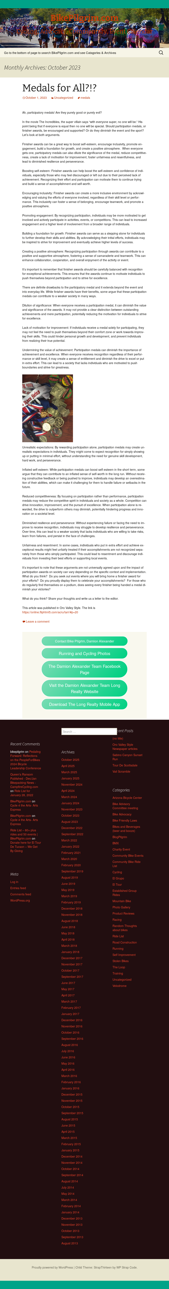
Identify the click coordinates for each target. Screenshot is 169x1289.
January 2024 (70, 803)
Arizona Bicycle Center (127, 798)
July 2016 (67, 1051)
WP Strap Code (126, 1267)
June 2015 (68, 1125)
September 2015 (72, 1113)
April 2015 (68, 1131)
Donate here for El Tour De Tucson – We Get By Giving (25, 846)
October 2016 (70, 1032)
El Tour (117, 884)
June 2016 (68, 1057)
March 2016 (69, 1076)
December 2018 (71, 908)
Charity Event (121, 849)
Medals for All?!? (59, 88)
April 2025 (68, 766)
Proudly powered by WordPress (52, 1267)
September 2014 (72, 1175)
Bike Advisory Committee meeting (125, 806)
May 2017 (67, 989)
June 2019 (68, 884)
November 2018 (71, 915)
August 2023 (69, 822)
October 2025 (70, 760)
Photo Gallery (121, 907)
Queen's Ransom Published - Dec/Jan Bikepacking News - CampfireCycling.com (24, 780)
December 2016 (71, 1020)
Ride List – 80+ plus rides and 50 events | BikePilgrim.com (24, 834)
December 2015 (71, 1094)
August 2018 (69, 921)
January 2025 (70, 778)
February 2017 (71, 1007)
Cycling (117, 872)
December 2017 (71, 958)
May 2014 (67, 1193)
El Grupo (118, 878)
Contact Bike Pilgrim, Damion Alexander (84, 641)
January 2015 (70, 1150)
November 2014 (71, 1162)
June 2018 (68, 927)
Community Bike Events (128, 855)
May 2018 (67, 933)
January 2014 (70, 1212)
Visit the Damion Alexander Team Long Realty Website (84, 688)
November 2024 (71, 784)
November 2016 (71, 1026)
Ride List (118, 936)
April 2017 (68, 995)
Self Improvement (124, 955)
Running (118, 948)
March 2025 (69, 772)
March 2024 (69, 797)
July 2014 (67, 1187)
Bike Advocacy (122, 814)
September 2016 (72, 1038)
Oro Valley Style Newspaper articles (125, 746)
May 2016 (67, 1063)
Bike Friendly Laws (125, 820)
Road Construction (125, 942)
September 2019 (72, 871)
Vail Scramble (121, 771)
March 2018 (69, 946)
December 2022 (71, 828)
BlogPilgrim (120, 837)
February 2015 (71, 1144)
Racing (117, 919)
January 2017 (70, 1014)
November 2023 (71, 809)
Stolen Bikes (121, 961)
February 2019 (71, 902)
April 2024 (68, 791)
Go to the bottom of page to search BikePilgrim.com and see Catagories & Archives (60, 52)
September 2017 (72, 976)
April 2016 (68, 1069)
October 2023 (70, 815)
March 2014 (69, 1200)
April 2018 (68, 939)
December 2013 (71, 1218)
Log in (14, 882)
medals (85, 97)
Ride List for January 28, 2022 (21, 793)
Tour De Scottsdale (125, 765)
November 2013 (71, 1224)
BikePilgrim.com (20, 801)
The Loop (119, 967)
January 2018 (70, 952)
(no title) (118, 738)
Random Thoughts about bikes (125, 928)
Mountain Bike (122, 901)
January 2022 (70, 846)
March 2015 (69, 1138)
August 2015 (69, 1119)
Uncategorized (63, 97)
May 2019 (67, 890)
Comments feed (20, 894)
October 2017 (70, 970)
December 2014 (71, 1156)
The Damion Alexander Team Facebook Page (84, 669)
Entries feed (18, 888)
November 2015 (71, 1100)
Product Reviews (123, 913)
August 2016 (69, 1045)
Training (118, 973)
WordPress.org (20, 900)
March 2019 (69, 896)
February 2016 (71, 1082)
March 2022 (69, 840)
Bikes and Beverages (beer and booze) (126, 828)
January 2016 (70, 1088)
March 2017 (69, 1001)
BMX (116, 843)
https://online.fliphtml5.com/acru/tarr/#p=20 (50, 612)
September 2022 (72, 834)
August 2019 (69, 877)
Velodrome (120, 986)
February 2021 (71, 853)
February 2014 (71, 1206)
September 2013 (72, 1237)
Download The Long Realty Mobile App (84, 704)
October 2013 (70, 1231)
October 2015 (70, 1107)
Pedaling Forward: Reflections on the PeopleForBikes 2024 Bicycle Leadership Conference (25, 759)
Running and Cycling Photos (84, 653)
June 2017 (68, 983)
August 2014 (69, 1181)
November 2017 (71, 964)
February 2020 (71, 865)
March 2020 (69, 859)
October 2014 (70, 1169)
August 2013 (69, 1243)
